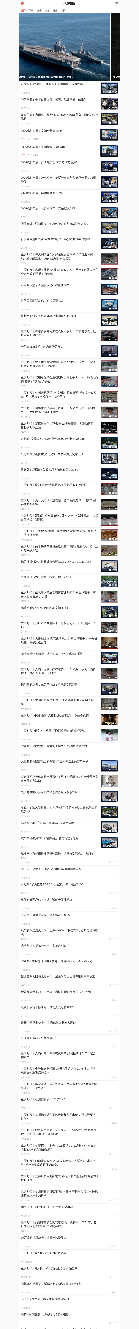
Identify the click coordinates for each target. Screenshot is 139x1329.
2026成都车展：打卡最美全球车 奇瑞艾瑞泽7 (49, 162)
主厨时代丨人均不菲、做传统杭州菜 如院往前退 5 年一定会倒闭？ (58, 1055)
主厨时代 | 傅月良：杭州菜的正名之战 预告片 (49, 1268)
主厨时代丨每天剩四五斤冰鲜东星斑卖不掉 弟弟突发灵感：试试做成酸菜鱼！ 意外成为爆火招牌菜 (58, 256)
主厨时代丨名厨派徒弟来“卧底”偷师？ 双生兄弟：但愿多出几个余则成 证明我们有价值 (59, 271)
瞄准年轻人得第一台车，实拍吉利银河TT (47, 945)
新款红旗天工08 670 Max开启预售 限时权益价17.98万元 (56, 991)
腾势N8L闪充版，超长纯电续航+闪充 (44, 1314)
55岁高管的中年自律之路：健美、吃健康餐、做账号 (54, 99)
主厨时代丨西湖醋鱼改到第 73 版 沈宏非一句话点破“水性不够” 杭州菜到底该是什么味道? (58, 1162)
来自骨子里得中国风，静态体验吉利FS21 (47, 915)
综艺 (47, 10)
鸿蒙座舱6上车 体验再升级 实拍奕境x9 (45, 607)
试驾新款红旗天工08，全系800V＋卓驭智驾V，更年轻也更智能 (59, 932)
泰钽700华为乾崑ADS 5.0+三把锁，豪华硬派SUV (52, 884)
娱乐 (39, 10)
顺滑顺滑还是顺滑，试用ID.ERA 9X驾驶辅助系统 (52, 653)
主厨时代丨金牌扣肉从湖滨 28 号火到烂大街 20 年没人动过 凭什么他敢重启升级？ (58, 1070)
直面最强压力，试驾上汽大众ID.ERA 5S (46, 577)
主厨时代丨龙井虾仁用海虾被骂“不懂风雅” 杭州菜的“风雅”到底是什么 (59, 1178)
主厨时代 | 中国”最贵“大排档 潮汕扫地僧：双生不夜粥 (55, 715)
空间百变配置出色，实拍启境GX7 (42, 300)
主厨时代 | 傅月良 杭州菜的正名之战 (43, 1252)
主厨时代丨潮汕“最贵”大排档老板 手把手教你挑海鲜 (54, 484)
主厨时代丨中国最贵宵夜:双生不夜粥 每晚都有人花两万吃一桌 (59, 701)
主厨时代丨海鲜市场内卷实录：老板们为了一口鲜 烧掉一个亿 (58, 625)
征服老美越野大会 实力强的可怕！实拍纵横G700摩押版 (56, 239)
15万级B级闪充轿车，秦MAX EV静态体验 (47, 822)
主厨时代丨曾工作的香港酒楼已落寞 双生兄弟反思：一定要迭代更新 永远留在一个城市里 (58, 364)
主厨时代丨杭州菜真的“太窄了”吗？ (43, 1099)
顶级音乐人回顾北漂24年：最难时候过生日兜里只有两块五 (58, 976)
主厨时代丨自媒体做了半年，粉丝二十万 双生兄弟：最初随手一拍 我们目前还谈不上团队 (58, 410)
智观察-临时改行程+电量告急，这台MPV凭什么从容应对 (56, 961)
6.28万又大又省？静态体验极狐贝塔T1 (45, 1299)
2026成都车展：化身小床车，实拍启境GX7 (48, 208)
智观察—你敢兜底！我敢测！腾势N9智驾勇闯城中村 (54, 746)
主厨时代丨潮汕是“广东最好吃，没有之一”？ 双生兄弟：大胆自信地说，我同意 (59, 517)
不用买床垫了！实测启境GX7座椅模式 (45, 285)
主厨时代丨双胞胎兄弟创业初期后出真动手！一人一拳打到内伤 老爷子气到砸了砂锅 (59, 379)
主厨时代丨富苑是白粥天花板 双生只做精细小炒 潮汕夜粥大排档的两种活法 (58, 425)
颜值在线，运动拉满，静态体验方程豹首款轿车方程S (54, 223)
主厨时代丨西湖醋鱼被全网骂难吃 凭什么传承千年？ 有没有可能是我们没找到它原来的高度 (58, 1224)
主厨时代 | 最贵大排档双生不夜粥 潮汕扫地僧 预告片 (54, 730)
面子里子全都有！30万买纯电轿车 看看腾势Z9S (51, 868)
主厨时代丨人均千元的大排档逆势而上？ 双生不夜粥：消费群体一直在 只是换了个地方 (58, 671)
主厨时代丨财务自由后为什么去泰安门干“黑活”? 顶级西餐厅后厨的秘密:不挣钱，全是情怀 (59, 1132)
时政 (55, 10)
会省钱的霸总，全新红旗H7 (38, 1037)
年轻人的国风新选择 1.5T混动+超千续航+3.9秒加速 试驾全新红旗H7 (59, 809)
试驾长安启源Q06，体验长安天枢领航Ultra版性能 (52, 84)
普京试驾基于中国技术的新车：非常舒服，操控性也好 (68, 76)
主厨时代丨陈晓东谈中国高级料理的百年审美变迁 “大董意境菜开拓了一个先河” (59, 1085)
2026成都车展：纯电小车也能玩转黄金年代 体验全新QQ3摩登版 (58, 179)
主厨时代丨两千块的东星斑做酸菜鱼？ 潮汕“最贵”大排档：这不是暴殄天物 (59, 548)
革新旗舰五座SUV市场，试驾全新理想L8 (47, 899)
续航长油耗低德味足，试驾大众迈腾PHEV (47, 1007)
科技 (63, 10)
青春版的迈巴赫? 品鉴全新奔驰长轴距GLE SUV (50, 469)
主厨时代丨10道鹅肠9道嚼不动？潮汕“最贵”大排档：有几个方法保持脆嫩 (58, 532)
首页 (23, 10)
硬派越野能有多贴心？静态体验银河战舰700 (49, 792)
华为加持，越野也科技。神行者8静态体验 (47, 1206)
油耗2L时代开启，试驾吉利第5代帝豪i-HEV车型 (51, 1283)
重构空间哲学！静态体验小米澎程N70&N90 (48, 315)
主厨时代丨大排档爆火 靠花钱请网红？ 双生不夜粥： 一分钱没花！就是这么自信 (59, 640)
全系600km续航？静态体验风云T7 (42, 346)
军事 (31, 10)
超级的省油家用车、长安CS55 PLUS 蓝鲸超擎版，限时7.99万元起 (59, 116)
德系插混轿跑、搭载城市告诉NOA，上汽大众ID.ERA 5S (56, 561)
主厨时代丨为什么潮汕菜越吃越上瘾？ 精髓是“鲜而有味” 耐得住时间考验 (58, 502)
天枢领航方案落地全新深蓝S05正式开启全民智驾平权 (54, 761)
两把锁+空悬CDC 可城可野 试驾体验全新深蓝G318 (53, 438)
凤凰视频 (69, 3)
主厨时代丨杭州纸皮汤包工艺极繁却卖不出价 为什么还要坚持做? (58, 1116)
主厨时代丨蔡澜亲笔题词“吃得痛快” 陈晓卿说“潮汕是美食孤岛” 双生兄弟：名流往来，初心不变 (59, 394)
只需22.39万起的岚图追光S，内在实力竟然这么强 (52, 454)
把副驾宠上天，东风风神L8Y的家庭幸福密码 (49, 684)
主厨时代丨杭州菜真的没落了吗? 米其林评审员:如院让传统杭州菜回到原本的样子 (59, 1193)
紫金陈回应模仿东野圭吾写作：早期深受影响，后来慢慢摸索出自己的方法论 (59, 778)
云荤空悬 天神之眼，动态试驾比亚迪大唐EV (49, 1022)
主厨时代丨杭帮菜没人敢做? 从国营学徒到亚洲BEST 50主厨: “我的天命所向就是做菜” (59, 1147)
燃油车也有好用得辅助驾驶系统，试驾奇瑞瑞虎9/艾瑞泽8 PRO (57, 855)
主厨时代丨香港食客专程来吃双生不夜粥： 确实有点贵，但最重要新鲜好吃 (58, 333)
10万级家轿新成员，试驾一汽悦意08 (44, 1237)
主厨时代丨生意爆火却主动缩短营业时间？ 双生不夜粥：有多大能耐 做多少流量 (58, 594)
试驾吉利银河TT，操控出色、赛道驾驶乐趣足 (50, 838)
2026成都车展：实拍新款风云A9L (42, 193)
